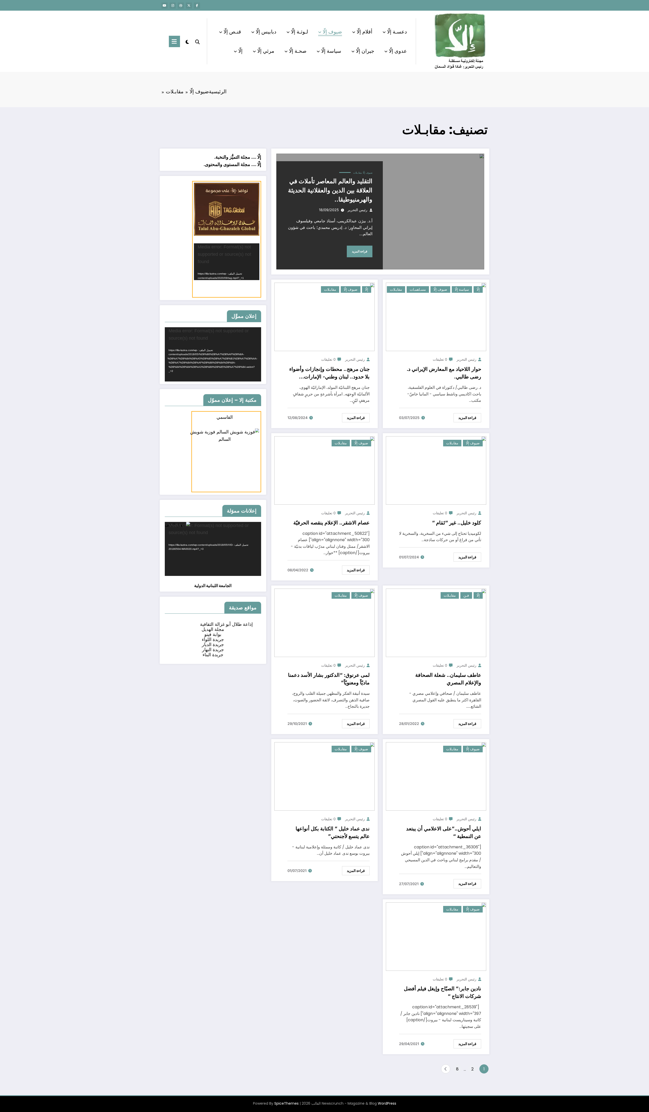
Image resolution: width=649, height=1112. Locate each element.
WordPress (387, 1103)
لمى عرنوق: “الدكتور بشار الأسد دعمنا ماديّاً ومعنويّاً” (329, 679)
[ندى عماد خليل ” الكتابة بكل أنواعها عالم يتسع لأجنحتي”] (324, 776)
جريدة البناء (213, 654)
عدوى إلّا (398, 50)
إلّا (240, 50)
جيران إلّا (365, 50)
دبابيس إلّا (266, 31)
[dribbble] (181, 6)
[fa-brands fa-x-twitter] (189, 6)
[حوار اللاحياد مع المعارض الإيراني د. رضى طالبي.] (436, 317)
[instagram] (173, 6)
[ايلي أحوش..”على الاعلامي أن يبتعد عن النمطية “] (436, 776)
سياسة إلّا (331, 50)
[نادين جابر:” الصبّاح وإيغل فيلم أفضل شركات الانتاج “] (436, 936)
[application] (226, 261)
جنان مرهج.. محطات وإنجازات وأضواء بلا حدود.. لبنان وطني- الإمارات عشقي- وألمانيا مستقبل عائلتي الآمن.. (329, 373)
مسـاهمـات (418, 289)
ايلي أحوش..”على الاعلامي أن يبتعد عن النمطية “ (443, 832)
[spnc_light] (187, 41)
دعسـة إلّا (397, 31)
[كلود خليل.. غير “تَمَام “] (436, 470)
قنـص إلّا (232, 31)
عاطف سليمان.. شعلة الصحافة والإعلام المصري (448, 679)
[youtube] (164, 6)
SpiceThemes (286, 1103)
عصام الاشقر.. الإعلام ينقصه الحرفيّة (331, 523)
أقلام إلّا (364, 31)
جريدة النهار (213, 649)
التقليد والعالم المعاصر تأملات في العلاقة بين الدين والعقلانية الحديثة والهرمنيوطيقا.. (330, 190)
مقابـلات (357, 172)
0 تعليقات (440, 359)
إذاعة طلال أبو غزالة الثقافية (226, 624)
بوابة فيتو (212, 634)
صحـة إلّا (298, 50)
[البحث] (197, 41)
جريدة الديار (213, 644)
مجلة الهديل (213, 629)
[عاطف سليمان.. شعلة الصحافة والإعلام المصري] (436, 623)
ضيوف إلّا (332, 31)
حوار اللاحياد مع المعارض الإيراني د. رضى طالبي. (444, 373)
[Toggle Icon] (174, 41)
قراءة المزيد (359, 251)
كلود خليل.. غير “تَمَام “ (456, 523)
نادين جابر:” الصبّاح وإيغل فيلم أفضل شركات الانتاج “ (442, 992)
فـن (466, 595)
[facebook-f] (197, 6)
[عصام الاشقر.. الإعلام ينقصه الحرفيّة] (324, 470)
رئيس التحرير (357, 210)
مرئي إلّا (265, 50)
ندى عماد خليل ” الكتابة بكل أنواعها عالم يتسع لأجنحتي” (333, 832)
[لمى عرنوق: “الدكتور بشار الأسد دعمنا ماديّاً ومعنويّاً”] (324, 623)
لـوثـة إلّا (299, 31)
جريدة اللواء (213, 639)
